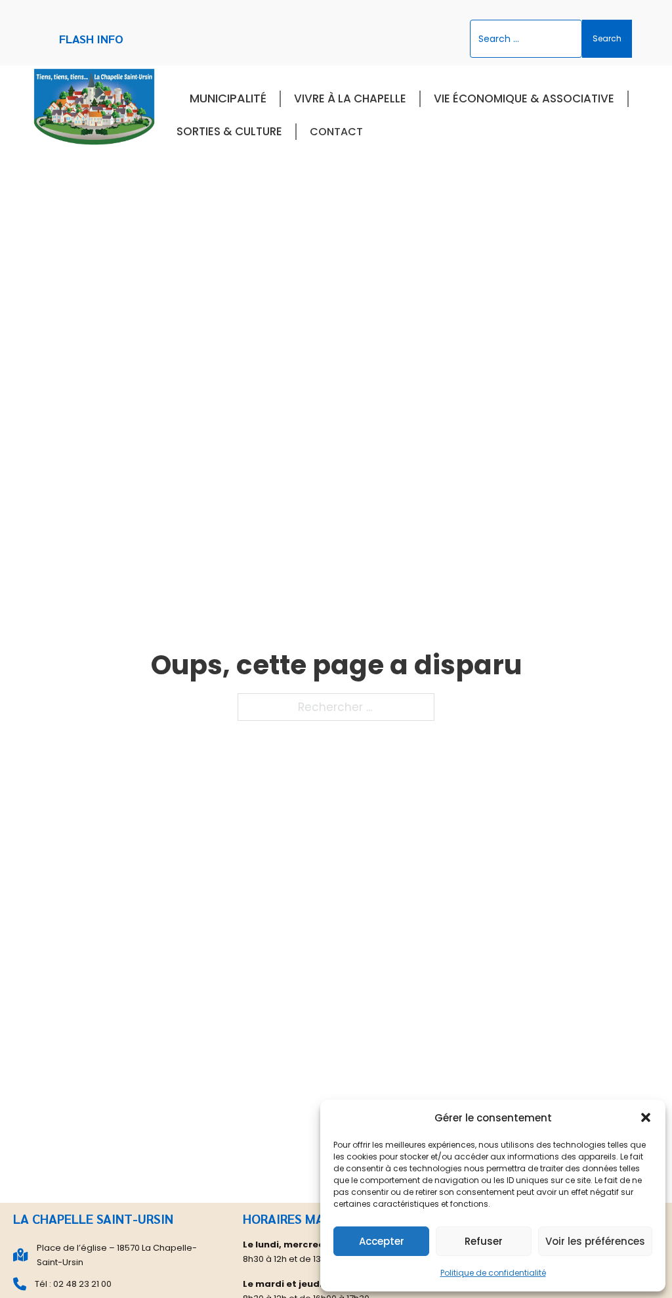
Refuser (484, 1241)
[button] (645, 1117)
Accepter (381, 1241)
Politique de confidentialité (493, 1272)
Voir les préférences (595, 1241)
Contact (336, 131)
